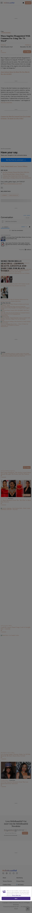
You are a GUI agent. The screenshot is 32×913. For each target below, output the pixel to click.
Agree (16, 898)
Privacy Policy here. (16, 895)
